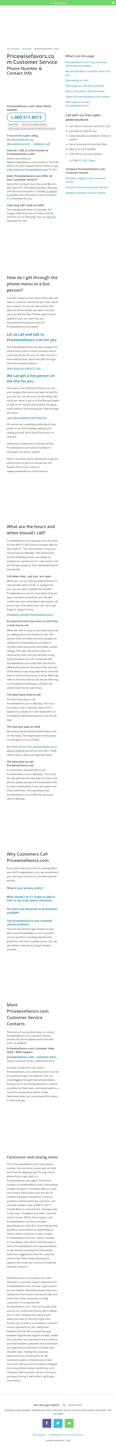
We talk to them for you (20, 139)
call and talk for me (43, 746)
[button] (113, 2)
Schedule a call (41, 143)
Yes (64, 1405)
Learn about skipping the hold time (27, 417)
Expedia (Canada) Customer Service (86, 192)
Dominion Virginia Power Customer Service (86, 180)
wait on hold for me (18, 750)
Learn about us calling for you (24, 368)
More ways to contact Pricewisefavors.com (78, 103)
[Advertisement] (33, 248)
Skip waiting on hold (18, 143)
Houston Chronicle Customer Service (87, 187)
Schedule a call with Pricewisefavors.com (30, 614)
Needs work (75, 1405)
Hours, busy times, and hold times (85, 91)
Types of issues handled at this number (88, 96)
